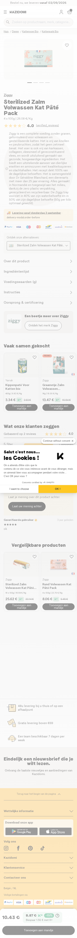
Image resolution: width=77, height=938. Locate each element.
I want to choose (19, 488)
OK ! (58, 488)
